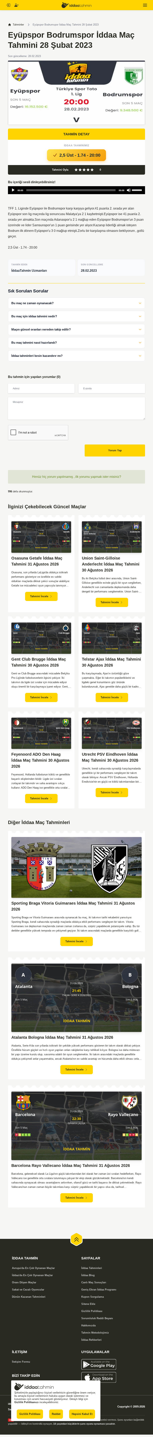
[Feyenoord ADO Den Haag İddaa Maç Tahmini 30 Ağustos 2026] (41, 733)
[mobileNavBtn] (145, 5)
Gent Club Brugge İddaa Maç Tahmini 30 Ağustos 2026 (38, 662)
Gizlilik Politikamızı (26, 1402)
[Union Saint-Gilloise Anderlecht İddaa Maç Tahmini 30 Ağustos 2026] (112, 537)
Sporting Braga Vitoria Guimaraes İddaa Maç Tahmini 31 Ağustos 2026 (73, 906)
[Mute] (129, 190)
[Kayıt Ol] (16, 5)
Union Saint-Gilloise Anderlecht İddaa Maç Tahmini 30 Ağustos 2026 (110, 564)
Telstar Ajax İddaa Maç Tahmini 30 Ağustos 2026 (111, 662)
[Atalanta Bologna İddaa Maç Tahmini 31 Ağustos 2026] (76, 998)
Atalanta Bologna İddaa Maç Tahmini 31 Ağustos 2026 (62, 1037)
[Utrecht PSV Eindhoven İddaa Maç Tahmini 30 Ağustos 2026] (112, 733)
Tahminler (18, 24)
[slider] (137, 189)
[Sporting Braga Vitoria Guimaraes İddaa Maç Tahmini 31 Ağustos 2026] (76, 867)
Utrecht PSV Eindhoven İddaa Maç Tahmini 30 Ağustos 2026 (110, 757)
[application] (76, 190)
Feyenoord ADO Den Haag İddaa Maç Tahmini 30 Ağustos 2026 (40, 760)
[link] (113, 1364)
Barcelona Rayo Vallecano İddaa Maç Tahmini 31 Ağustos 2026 (70, 1165)
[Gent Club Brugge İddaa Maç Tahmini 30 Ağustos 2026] (41, 638)
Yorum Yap (115, 450)
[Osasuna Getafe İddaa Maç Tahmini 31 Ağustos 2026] (41, 537)
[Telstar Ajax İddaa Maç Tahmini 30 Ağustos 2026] (112, 638)
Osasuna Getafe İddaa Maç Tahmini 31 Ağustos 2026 (36, 561)
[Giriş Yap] (8, 5)
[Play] (13, 190)
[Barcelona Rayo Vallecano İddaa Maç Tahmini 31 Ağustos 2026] (76, 1126)
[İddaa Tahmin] (76, 5)
